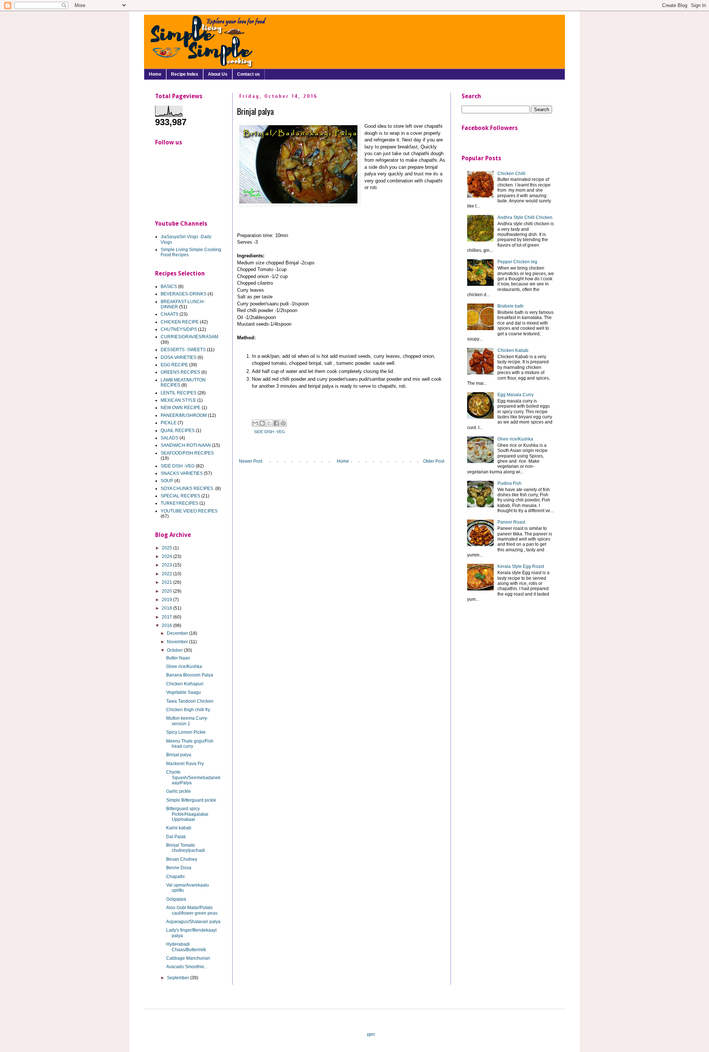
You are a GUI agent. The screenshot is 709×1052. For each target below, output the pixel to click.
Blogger (366, 1034)
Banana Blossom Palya (189, 675)
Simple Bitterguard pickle (191, 800)
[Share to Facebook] (276, 423)
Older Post (433, 461)
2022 (167, 573)
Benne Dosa (178, 867)
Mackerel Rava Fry (185, 763)
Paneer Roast (511, 522)
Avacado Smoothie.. (186, 966)
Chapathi (175, 876)
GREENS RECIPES (180, 372)
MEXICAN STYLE (178, 400)
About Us (217, 74)
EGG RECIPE (174, 364)
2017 (167, 617)
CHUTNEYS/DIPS (179, 329)
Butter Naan (178, 658)
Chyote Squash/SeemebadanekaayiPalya (193, 777)
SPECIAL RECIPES (180, 495)
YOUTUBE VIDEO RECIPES (189, 511)
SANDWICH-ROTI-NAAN (186, 445)
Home (155, 74)
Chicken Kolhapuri (184, 683)
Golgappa (176, 899)
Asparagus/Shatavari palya (193, 921)
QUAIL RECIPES (178, 430)
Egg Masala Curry (515, 394)
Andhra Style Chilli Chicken (524, 217)
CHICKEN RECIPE (180, 322)
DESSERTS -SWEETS (183, 349)
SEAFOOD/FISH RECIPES (187, 453)
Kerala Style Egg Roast (520, 566)
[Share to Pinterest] (283, 423)
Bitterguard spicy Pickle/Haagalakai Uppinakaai (187, 814)
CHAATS (169, 314)
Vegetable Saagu (183, 692)
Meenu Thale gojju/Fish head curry (189, 744)
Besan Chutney (181, 859)
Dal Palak (176, 836)
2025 (167, 548)
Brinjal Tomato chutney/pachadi (185, 848)
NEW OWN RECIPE (181, 407)
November (178, 641)
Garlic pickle (178, 791)
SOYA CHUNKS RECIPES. (187, 488)
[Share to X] (269, 423)
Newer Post (250, 461)
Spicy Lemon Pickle (186, 732)
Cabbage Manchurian (188, 958)
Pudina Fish (509, 483)
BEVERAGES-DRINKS (183, 294)
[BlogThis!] (262, 423)
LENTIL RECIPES (178, 392)
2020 (167, 591)
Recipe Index (184, 74)
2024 (167, 556)
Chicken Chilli (511, 173)
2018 (167, 608)
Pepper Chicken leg (517, 261)
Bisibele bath (510, 306)
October (175, 650)
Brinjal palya (178, 754)
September (178, 977)
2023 (167, 565)
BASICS (169, 286)
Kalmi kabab (178, 827)
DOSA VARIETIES (178, 357)
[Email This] (255, 423)
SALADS (169, 438)
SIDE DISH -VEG (269, 431)
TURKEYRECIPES (179, 503)
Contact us (248, 74)
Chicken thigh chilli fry (188, 709)
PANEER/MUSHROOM (184, 415)
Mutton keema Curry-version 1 (187, 721)
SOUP (167, 480)
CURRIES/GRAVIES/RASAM (189, 336)
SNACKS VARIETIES (182, 473)
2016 (167, 625)
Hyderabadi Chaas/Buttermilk (186, 947)
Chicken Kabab (512, 350)
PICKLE (169, 422)
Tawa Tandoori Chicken (189, 701)
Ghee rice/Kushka (184, 666)
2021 (167, 582)
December (178, 633)
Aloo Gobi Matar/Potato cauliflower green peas (192, 910)
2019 (167, 599)
